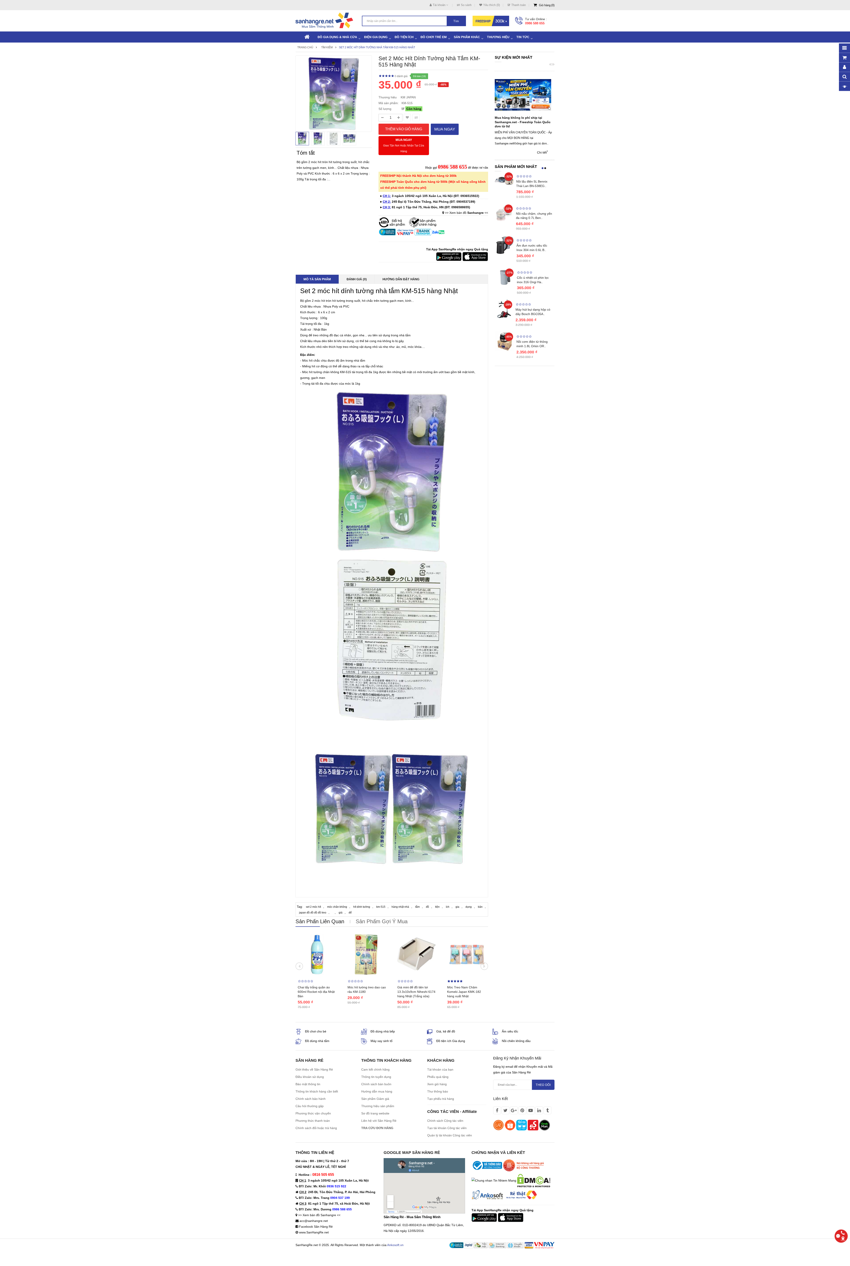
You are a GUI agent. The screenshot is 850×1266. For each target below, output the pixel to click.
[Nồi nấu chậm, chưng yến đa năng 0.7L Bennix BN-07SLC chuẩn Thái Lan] (504, 212)
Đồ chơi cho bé (315, 1031)
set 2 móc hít (313, 906)
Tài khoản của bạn (440, 1069)
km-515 (380, 906)
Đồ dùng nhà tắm (317, 1041)
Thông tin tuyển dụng (376, 1077)
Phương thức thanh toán (313, 1120)
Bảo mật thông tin (308, 1084)
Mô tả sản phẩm (317, 279)
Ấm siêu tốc (510, 1031)
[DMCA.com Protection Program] (533, 1180)
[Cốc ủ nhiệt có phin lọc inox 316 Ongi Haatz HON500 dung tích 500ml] (505, 277)
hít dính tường (361, 906)
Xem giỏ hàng (437, 1084)
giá (340, 912)
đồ (427, 906)
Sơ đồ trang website (375, 1113)
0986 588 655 (535, 23)
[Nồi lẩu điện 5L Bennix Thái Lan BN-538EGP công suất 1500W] (504, 180)
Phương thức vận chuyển (313, 1113)
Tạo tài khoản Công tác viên (447, 1128)
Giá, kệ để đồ (445, 1031)
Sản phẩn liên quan (320, 921)
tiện (437, 906)
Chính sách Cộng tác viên (445, 1120)
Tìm (456, 21)
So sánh (466, 5)
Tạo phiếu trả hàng (440, 1098)
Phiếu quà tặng (437, 1077)
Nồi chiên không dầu (516, 1041)
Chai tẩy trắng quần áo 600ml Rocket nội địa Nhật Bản (316, 992)
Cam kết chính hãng (375, 1069)
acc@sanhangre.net (313, 1221)
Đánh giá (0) (357, 279)
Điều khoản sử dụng (310, 1077)
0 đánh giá (401, 76)
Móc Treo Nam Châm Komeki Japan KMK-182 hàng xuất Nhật (464, 992)
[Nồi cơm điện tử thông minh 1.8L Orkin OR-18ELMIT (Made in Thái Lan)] (504, 341)
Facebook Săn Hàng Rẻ (316, 1226)
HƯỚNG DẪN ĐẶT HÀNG (400, 279)
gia (457, 906)
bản (480, 906)
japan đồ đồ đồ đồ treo (312, 912)
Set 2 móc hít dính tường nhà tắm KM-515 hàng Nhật (377, 47)
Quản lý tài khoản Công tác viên (449, 1135)
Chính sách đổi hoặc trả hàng (316, 1128)
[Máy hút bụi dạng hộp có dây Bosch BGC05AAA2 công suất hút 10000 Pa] (504, 308)
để (350, 912)
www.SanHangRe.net (314, 1232)
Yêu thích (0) (491, 5)
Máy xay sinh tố (381, 1041)
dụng (469, 906)
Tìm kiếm (327, 47)
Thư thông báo (437, 1091)
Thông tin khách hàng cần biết (317, 1091)
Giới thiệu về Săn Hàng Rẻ (314, 1069)
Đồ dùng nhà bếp (383, 1031)
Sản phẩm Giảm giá (375, 1098)
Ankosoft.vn (395, 1245)
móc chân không (337, 906)
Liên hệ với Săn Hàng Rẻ (378, 1120)
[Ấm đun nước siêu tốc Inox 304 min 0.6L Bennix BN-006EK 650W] (504, 245)
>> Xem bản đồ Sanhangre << (319, 1215)
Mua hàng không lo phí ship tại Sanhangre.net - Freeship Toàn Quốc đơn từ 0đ (523, 122)
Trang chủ (305, 47)
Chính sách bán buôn (376, 1084)
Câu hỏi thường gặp (310, 1106)
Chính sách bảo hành (311, 1098)
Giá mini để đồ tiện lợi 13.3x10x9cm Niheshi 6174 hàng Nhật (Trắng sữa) (416, 992)
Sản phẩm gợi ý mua (382, 921)
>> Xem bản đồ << (466, 212)
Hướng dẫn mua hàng (376, 1091)
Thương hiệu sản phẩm (377, 1106)
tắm (417, 906)
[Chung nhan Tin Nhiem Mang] (493, 1180)
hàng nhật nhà (400, 906)
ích (447, 906)
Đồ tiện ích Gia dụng (450, 1041)
